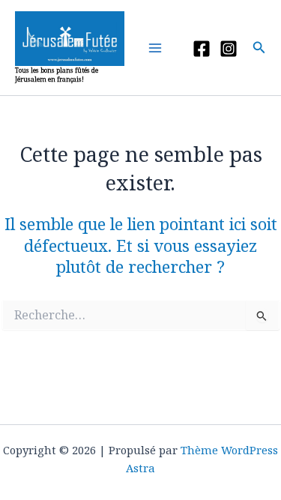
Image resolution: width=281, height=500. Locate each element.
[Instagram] (229, 49)
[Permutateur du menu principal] (158, 48)
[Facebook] (202, 49)
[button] (259, 48)
